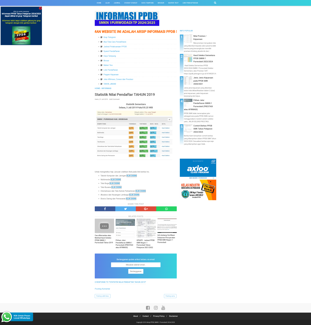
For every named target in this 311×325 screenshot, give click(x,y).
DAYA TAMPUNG (148, 3)
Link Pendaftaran (111, 70)
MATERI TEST (173, 3)
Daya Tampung (110, 56)
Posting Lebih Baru (102, 296)
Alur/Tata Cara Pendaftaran (115, 42)
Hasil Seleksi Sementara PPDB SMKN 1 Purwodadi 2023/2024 (204, 58)
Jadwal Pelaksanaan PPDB (115, 46)
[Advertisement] (198, 237)
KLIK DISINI (132, 176)
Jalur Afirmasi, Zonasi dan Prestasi (118, 79)
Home (99, 3)
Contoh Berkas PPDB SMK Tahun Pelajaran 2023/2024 (202, 129)
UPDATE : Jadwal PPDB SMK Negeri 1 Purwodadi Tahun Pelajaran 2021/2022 (146, 243)
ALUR (107, 3)
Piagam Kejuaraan (111, 74)
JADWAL (117, 3)
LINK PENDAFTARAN (190, 3)
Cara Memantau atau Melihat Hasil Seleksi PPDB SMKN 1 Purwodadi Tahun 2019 (104, 239)
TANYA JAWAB (110, 84)
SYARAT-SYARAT (130, 3)
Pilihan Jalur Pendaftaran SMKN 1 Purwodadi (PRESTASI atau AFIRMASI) (124, 243)
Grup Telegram (110, 37)
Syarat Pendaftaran (112, 51)
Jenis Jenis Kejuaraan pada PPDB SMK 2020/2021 (203, 81)
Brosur (106, 60)
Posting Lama (170, 296)
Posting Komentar (102, 289)
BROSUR (161, 3)
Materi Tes (108, 65)
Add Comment (114, 99)
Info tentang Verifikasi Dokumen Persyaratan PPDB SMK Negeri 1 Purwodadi (166, 238)
